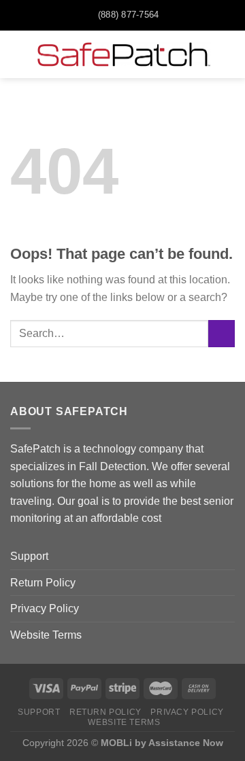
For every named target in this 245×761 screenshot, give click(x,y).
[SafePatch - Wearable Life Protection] (124, 54)
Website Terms (46, 635)
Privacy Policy (44, 608)
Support (29, 556)
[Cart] (228, 54)
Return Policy (43, 582)
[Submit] (221, 333)
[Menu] (18, 54)
